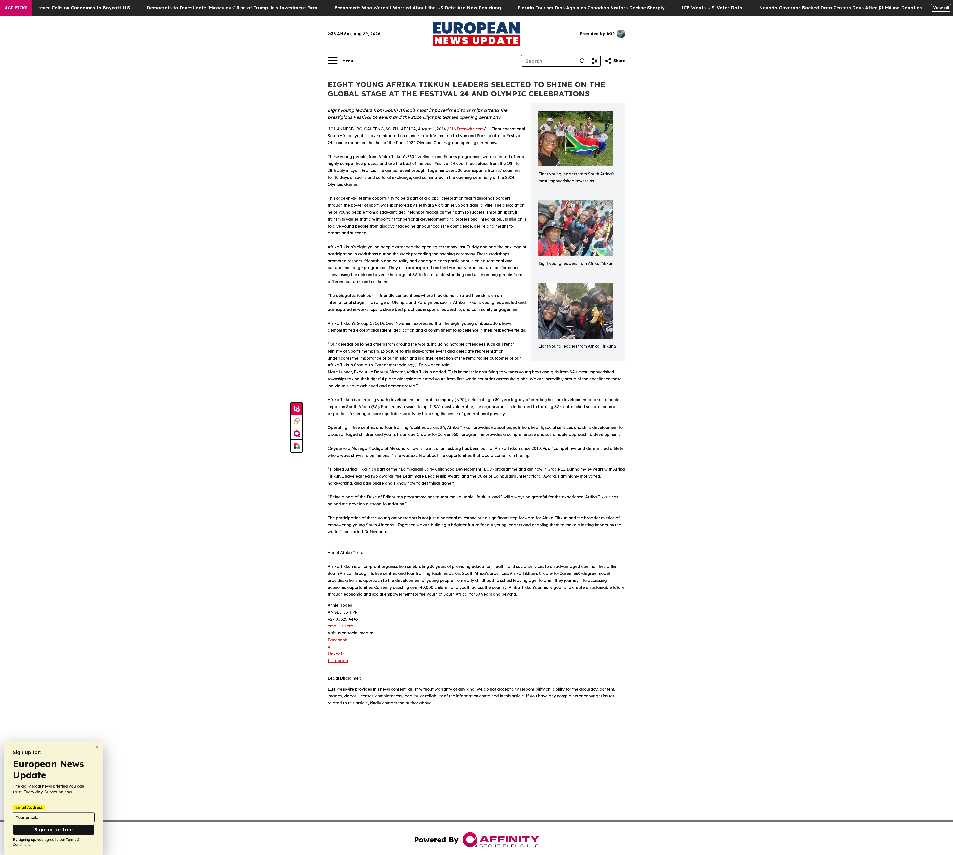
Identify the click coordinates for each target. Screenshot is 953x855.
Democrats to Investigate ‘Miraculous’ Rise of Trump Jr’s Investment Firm (232, 8)
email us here (340, 626)
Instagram (338, 660)
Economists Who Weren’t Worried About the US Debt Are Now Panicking (417, 8)
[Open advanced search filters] (594, 60)
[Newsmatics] (296, 446)
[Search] (582, 60)
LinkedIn (336, 653)
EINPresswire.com (466, 128)
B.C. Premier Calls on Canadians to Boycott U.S (76, 8)
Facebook (337, 639)
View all (941, 7)
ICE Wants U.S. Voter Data (711, 8)
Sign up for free (53, 829)
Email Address (29, 807)
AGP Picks (16, 7)
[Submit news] (296, 409)
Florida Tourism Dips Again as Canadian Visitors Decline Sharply (591, 8)
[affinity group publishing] (296, 434)
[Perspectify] (296, 421)
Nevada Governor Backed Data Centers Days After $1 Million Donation (840, 8)
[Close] (97, 747)
